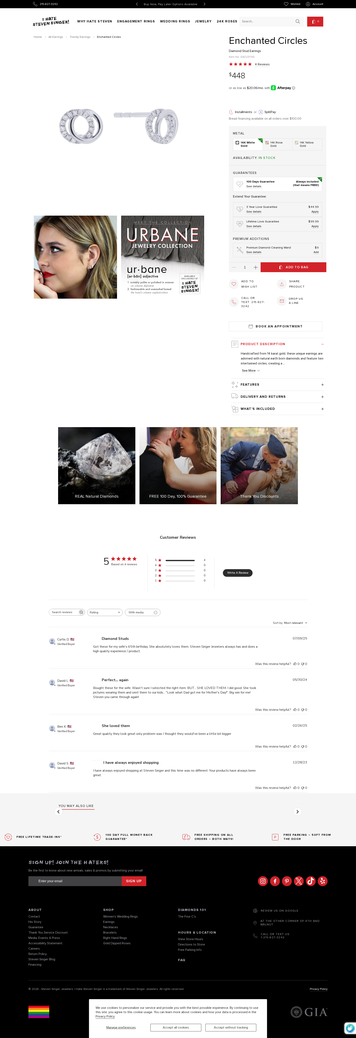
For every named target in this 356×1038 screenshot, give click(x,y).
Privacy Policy (105, 1016)
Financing (34, 964)
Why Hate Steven (94, 21)
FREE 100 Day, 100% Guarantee (178, 496)
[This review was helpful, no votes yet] (295, 664)
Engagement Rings (136, 21)
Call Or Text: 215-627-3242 (253, 302)
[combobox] (268, 21)
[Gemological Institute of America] (309, 1013)
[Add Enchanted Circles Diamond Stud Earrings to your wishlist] (233, 284)
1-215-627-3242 (273, 937)
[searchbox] (63, 612)
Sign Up (134, 881)
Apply (315, 211)
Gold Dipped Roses (117, 943)
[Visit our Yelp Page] (322, 881)
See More (249, 370)
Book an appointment (279, 326)
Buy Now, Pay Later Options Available (171, 4)
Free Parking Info (190, 949)
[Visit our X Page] (298, 881)
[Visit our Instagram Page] (262, 881)
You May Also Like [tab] (76, 806)
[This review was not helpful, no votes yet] (302, 664)
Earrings (109, 922)
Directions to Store (191, 944)
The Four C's (187, 916)
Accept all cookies (176, 1027)
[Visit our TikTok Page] (310, 881)
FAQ (182, 960)
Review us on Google (280, 910)
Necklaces (110, 927)
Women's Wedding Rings (120, 916)
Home (38, 37)
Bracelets (110, 932)
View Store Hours (190, 939)
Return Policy (37, 954)
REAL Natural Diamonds (97, 496)
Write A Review (237, 573)
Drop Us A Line (296, 300)
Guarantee (35, 927)
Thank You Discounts (259, 496)
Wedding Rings (175, 21)
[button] (315, 22)
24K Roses (227, 21)
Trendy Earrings (80, 37)
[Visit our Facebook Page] (274, 881)
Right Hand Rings (115, 938)
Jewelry (203, 21)
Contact (34, 916)
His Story (34, 922)
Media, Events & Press (44, 938)
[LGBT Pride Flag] (38, 1013)
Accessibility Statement (45, 943)
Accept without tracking (231, 1027)
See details (253, 186)
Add (316, 252)
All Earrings (55, 37)
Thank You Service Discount (48, 932)
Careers (34, 948)
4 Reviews (262, 64)
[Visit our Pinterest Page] (286, 881)
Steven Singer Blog (41, 959)
